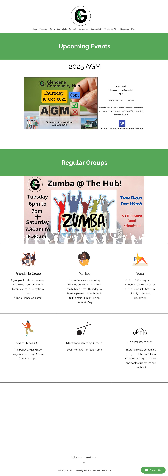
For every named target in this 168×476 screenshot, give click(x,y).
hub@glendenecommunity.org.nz (84, 457)
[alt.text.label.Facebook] (84, 462)
